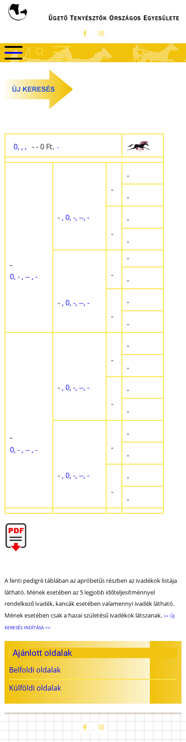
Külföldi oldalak (35, 688)
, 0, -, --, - (73, 217)
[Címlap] (93, 13)
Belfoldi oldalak (34, 670)
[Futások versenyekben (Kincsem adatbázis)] (142, 145)
